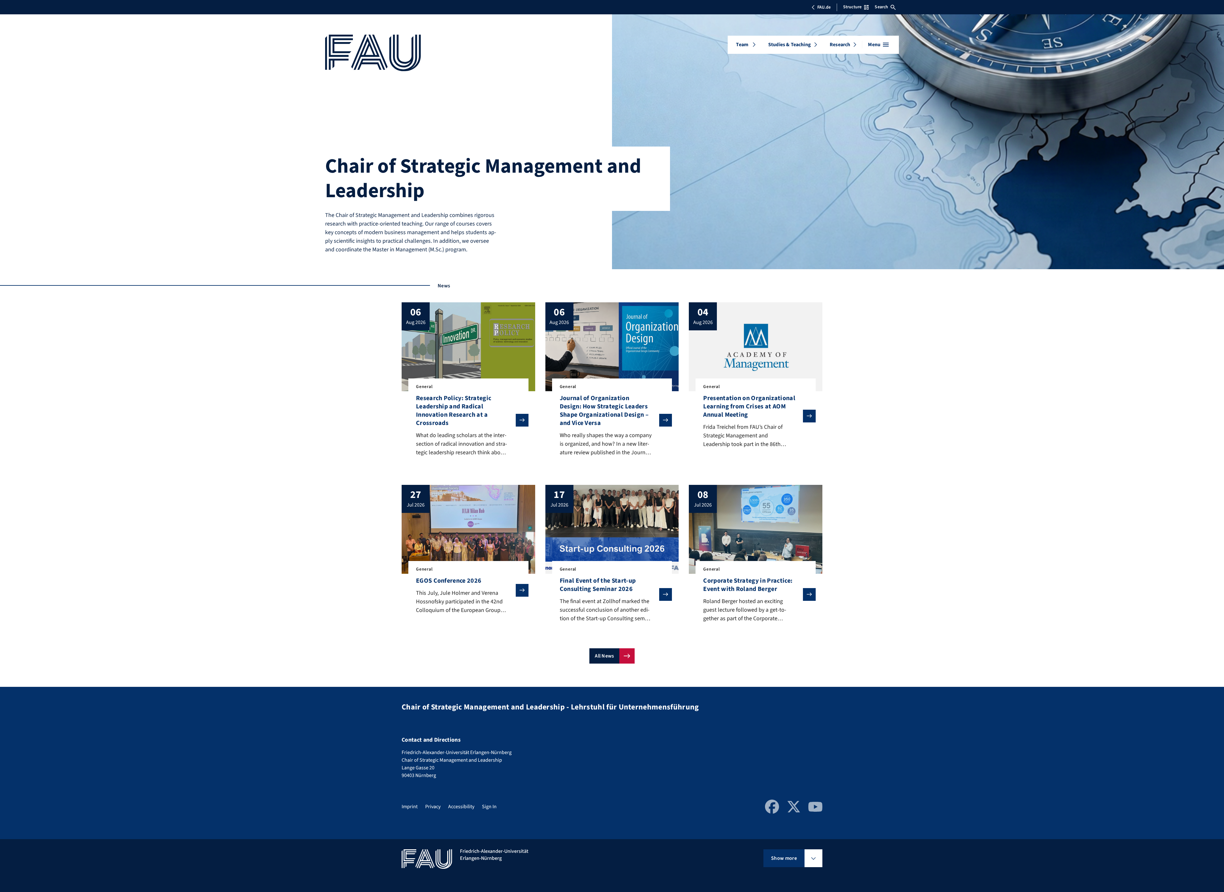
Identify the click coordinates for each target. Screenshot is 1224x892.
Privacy (433, 806)
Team (742, 44)
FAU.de (824, 7)
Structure (852, 7)
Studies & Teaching (789, 44)
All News (604, 655)
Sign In (489, 806)
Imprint (410, 806)
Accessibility (461, 806)
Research (840, 44)
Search (881, 7)
